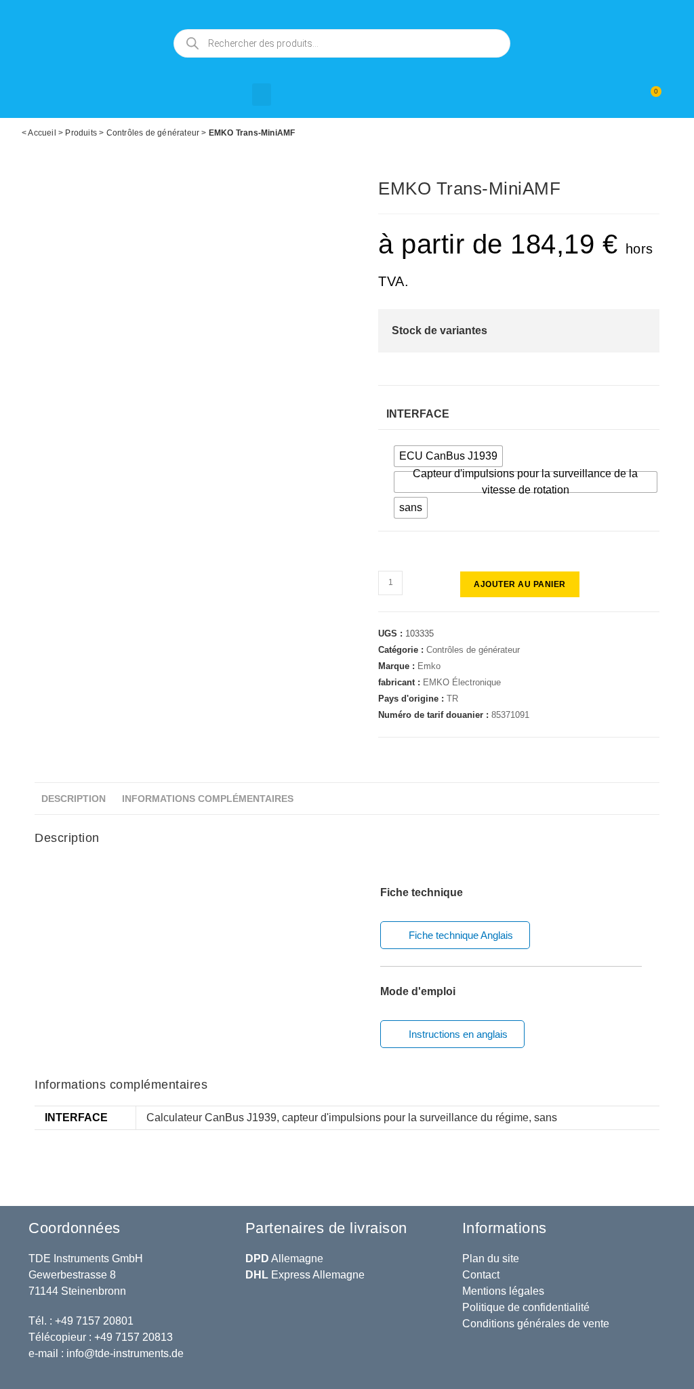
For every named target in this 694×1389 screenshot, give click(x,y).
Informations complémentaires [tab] (207, 798)
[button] (261, 94)
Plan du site (490, 1258)
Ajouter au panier (520, 584)
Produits (81, 133)
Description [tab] (73, 798)
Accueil (42, 133)
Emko (429, 666)
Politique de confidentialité (526, 1307)
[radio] (448, 456)
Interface (417, 414)
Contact (480, 1275)
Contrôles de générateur (153, 133)
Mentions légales (503, 1291)
